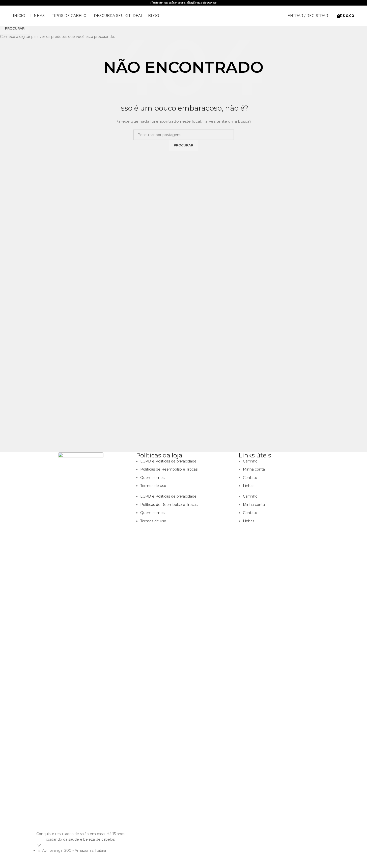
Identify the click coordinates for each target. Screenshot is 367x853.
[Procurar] (333, 16)
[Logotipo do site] (183, 15)
